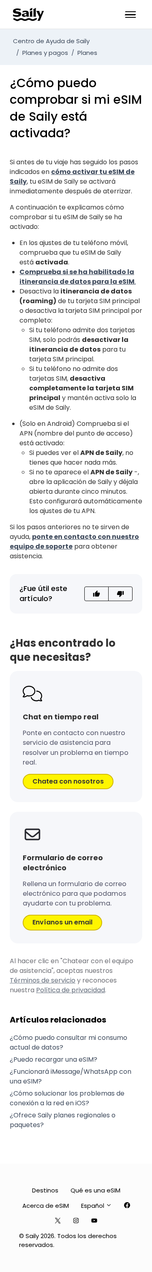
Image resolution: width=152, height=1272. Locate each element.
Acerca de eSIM (45, 1205)
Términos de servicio (42, 980)
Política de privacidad (70, 990)
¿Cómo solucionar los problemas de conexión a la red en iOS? (67, 1098)
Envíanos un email (62, 922)
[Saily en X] (58, 1221)
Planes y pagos (45, 52)
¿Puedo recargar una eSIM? (53, 1059)
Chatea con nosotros (68, 781)
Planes (87, 52)
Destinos (45, 1190)
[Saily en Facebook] (127, 1205)
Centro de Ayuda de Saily (51, 41)
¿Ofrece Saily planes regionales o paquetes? (63, 1120)
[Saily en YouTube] (94, 1221)
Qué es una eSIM (95, 1190)
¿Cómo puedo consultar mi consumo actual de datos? (68, 1042)
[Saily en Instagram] (76, 1221)
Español (93, 1205)
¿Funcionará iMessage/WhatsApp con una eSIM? (70, 1076)
